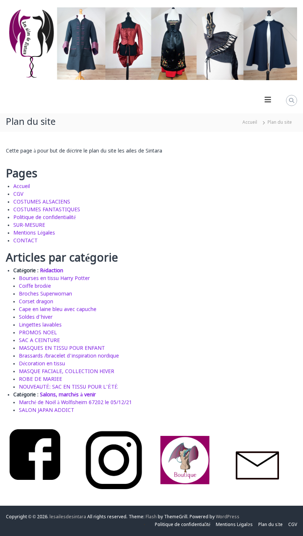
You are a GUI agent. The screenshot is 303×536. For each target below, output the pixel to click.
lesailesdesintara (68, 517)
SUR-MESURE (29, 225)
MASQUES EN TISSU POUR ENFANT (62, 348)
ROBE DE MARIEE (40, 379)
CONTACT (25, 241)
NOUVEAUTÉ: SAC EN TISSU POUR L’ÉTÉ (68, 387)
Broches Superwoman (45, 294)
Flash (151, 517)
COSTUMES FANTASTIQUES (46, 209)
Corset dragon (36, 301)
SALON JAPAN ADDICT (46, 410)
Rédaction (51, 270)
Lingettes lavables (40, 325)
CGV (18, 194)
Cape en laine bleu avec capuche (57, 309)
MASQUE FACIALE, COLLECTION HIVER (66, 371)
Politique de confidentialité (44, 217)
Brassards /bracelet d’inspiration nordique (69, 356)
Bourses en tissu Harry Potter (54, 278)
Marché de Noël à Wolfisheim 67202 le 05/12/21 (75, 402)
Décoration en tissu (42, 364)
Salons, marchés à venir (68, 395)
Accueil (21, 186)
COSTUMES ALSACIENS (41, 202)
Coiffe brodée (35, 286)
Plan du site (270, 525)
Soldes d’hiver (35, 317)
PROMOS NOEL (38, 333)
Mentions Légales (34, 233)
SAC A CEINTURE (39, 340)
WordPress (227, 517)
